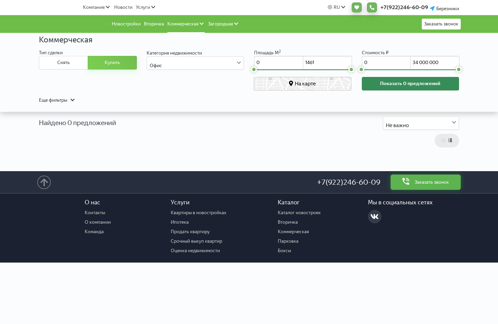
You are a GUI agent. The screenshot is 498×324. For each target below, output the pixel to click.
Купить (112, 62)
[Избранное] (355, 7)
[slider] (254, 69)
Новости (123, 7)
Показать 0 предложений (410, 83)
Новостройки (126, 24)
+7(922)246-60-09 (348, 182)
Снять (63, 62)
